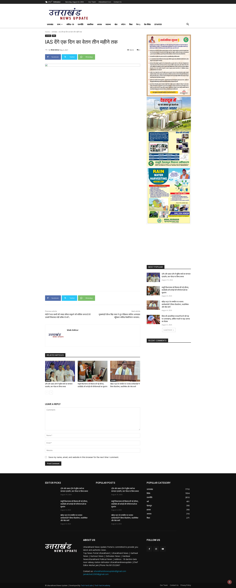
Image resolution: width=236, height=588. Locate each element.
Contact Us (117, 2)
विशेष (54, 36)
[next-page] (51, 392)
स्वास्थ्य (108, 24)
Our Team (92, 2)
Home (47, 32)
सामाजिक (90, 24)
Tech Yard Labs (87, 585)
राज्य (58, 24)
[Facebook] (149, 548)
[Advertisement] (92, 203)
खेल (116, 24)
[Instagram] (156, 548)
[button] (187, 24)
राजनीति (80, 24)
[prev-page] (46, 392)
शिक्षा (130, 24)
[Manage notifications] (229, 582)
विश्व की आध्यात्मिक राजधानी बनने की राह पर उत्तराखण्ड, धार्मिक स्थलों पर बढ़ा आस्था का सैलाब (176, 318)
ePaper (158, 24)
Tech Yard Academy (102, 585)
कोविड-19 (70, 24)
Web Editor (55, 50)
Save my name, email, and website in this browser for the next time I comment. (83, 457)
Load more (168, 330)
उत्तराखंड (50, 24)
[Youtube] (162, 548)
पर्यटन (123, 24)
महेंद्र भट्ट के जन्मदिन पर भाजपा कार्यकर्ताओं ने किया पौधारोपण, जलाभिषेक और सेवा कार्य (175, 304)
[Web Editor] (47, 50)
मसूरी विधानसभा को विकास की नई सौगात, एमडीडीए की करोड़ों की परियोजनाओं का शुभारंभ (175, 290)
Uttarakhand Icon (104, 2)
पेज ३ (138, 24)
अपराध (99, 24)
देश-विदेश (147, 24)
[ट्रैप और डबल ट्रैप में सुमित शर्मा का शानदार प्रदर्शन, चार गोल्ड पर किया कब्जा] (60, 371)
